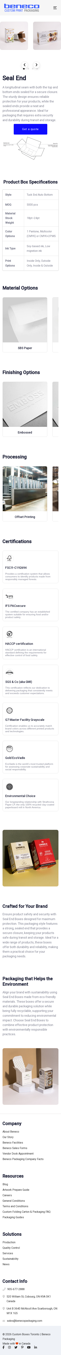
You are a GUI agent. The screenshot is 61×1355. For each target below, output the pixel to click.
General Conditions (14, 1200)
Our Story (8, 1137)
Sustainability (10, 1258)
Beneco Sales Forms (15, 1148)
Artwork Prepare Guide (16, 1189)
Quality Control (11, 1247)
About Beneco (11, 1131)
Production (9, 1242)
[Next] (36, 64)
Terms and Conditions (15, 1206)
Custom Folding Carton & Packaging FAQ (26, 1211)
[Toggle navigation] (48, 8)
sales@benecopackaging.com (24, 1320)
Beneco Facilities (13, 1142)
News (6, 1264)
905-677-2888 (16, 1289)
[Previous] (24, 64)
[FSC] (30, 567)
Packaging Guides (13, 1217)
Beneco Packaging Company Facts (23, 1159)
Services (8, 1253)
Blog (5, 1184)
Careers (7, 1195)
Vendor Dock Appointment (18, 1153)
